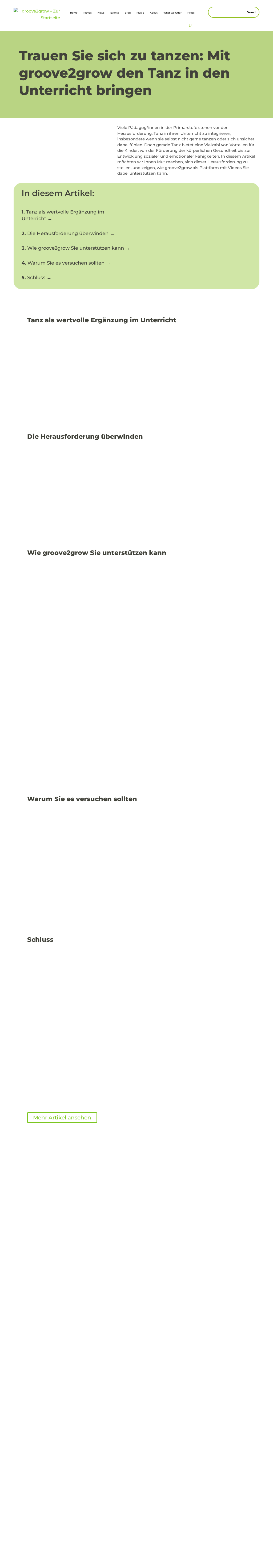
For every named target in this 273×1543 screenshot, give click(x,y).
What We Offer (172, 12)
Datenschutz (40, 1448)
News (101, 12)
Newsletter (137, 1344)
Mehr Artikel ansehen (62, 1117)
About (154, 12)
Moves (87, 12)
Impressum (112, 1338)
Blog (128, 12)
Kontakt (135, 1338)
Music (140, 12)
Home (74, 12)
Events (114, 12)
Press (191, 12)
